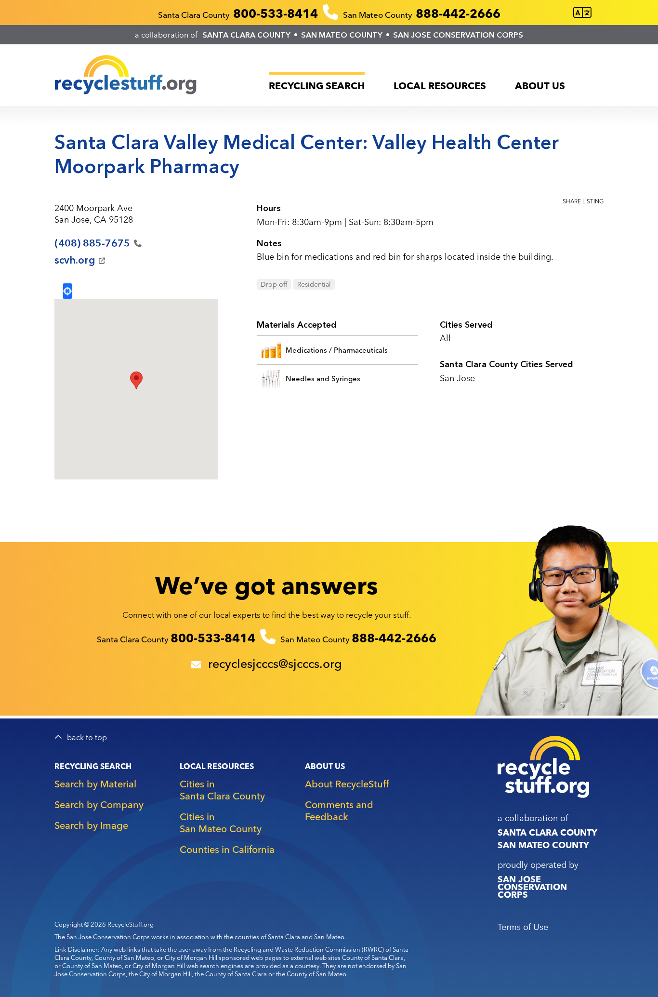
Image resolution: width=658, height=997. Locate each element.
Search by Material (95, 784)
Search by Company (99, 804)
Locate (67, 291)
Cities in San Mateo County (221, 823)
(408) (92, 243)
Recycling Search (317, 86)
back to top (87, 737)
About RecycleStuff (347, 784)
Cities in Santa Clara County (222, 790)
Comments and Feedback (339, 810)
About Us (540, 86)
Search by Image (91, 825)
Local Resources (440, 86)
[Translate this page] (582, 13)
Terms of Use (523, 926)
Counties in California (227, 849)
